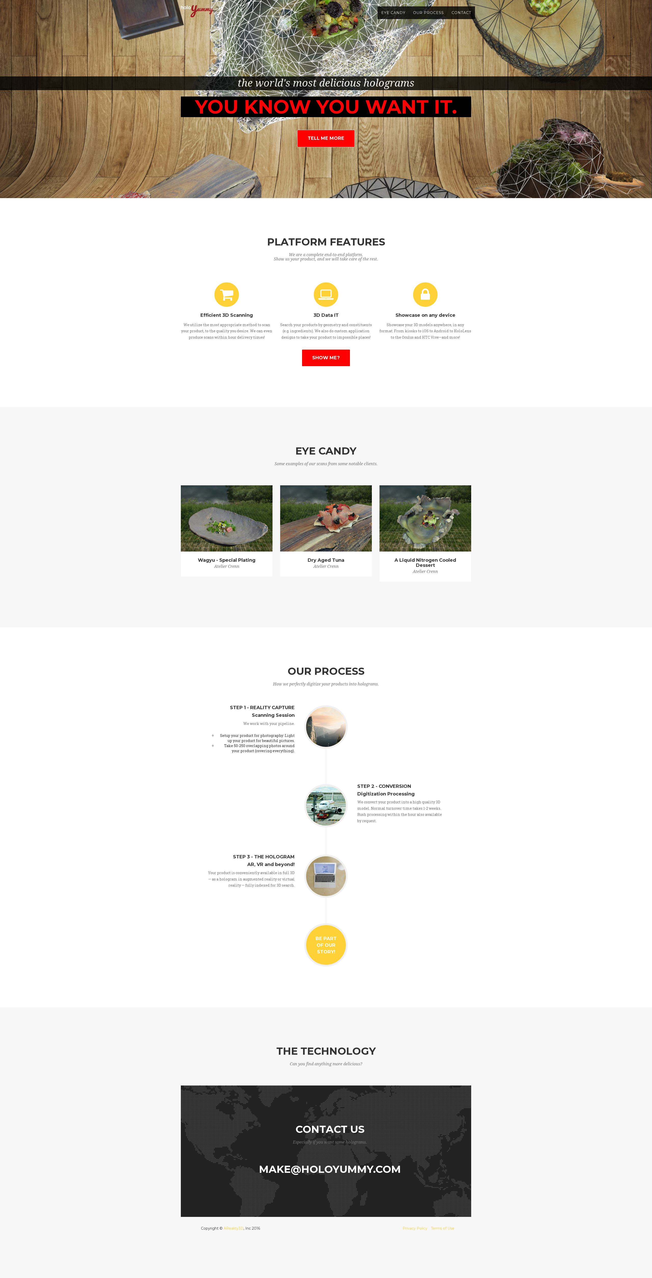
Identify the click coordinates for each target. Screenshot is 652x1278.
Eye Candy (393, 12)
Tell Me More (326, 138)
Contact (461, 12)
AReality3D (233, 1228)
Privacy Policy (415, 1228)
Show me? (326, 358)
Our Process (428, 12)
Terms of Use (442, 1228)
